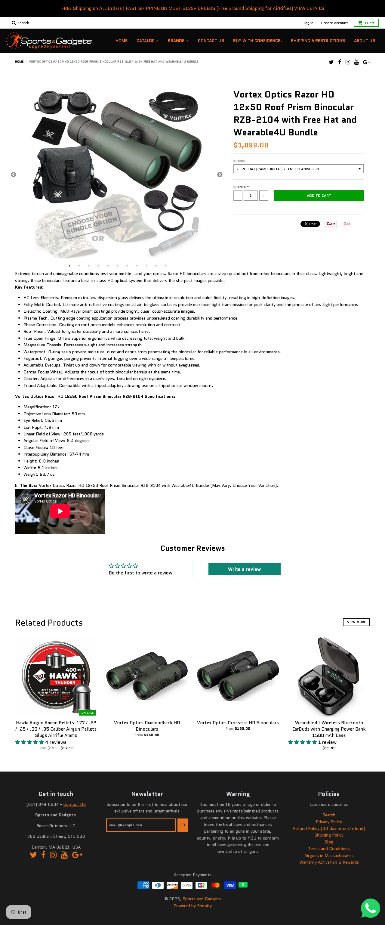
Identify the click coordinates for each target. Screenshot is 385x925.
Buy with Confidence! (257, 41)
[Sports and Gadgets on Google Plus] (366, 62)
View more (356, 622)
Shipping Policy (328, 835)
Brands (176, 41)
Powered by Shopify (193, 906)
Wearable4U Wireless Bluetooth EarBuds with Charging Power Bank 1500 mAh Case (328, 729)
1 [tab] (69, 266)
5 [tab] (108, 266)
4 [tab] (98, 266)
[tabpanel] (117, 174)
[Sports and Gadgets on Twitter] (331, 62)
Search (328, 815)
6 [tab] (118, 266)
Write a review (244, 569)
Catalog (146, 41)
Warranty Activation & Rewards (329, 862)
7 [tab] (127, 266)
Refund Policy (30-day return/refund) (329, 828)
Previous (14, 175)
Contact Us (211, 41)
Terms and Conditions (329, 849)
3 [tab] (89, 266)
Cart (369, 22)
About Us (364, 41)
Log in (308, 22)
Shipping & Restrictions (318, 41)
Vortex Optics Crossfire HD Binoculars (238, 722)
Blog (329, 842)
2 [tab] (79, 266)
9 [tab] (146, 266)
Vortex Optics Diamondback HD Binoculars (147, 725)
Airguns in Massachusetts (329, 855)
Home (122, 41)
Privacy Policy (329, 822)
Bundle (239, 161)
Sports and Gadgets (202, 899)
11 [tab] (166, 266)
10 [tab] (156, 266)
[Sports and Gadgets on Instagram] (348, 62)
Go (182, 824)
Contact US (74, 804)
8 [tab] (137, 266)
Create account (334, 22)
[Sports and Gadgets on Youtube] (356, 62)
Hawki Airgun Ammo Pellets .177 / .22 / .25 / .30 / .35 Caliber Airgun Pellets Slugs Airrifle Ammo (56, 729)
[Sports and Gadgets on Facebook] (339, 62)
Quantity (241, 187)
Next (220, 175)
